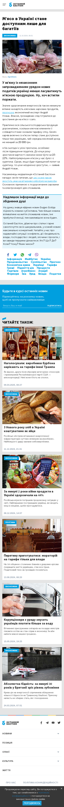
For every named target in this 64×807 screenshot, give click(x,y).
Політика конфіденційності (40, 782)
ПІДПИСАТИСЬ (54, 306)
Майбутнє (31, 259)
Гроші (10, 267)
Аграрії (43, 270)
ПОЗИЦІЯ (7, 742)
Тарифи (52, 265)
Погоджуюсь (32, 803)
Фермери (13, 273)
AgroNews (12, 77)
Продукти (43, 267)
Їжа (24, 273)
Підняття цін (25, 267)
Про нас (11, 782)
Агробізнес (28, 270)
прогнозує (8, 112)
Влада (42, 273)
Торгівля (12, 270)
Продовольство (17, 262)
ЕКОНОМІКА (10, 36)
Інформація (14, 259)
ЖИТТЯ (6, 770)
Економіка (11, 330)
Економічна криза (18, 265)
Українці (38, 265)
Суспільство (39, 262)
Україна (46, 259)
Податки (55, 273)
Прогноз (55, 262)
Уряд (32, 273)
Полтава (10, 522)
